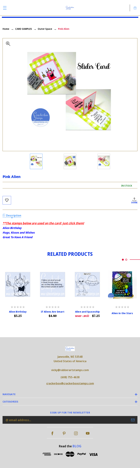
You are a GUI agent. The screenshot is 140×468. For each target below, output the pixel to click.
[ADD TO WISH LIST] (7, 200)
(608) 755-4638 (70, 377)
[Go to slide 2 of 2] (126, 260)
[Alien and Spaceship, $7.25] (87, 284)
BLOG (76, 446)
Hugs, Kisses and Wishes (19, 232)
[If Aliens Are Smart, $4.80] (52, 284)
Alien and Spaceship (87, 311)
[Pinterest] (64, 433)
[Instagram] (76, 433)
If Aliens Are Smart (52, 311)
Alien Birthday (12, 228)
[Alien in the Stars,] (122, 284)
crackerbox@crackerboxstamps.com (70, 383)
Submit (133, 420)
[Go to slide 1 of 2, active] (123, 260)
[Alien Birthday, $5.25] (17, 284)
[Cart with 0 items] (135, 7)
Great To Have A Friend (17, 237)
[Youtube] (87, 433)
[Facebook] (52, 433)
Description (13, 215)
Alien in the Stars (122, 313)
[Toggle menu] (4, 7)
